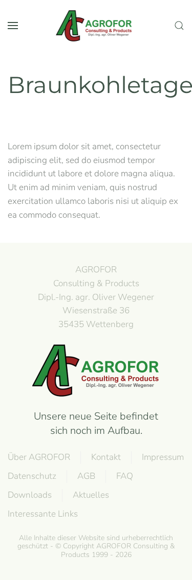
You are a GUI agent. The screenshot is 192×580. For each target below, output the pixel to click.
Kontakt (106, 457)
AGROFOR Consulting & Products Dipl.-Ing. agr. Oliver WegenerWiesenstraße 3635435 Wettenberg (96, 297)
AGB (86, 476)
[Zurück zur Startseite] (96, 25)
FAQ (124, 476)
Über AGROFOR (39, 457)
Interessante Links (43, 514)
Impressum (163, 457)
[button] (13, 25)
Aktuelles (91, 495)
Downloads (30, 495)
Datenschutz (32, 476)
